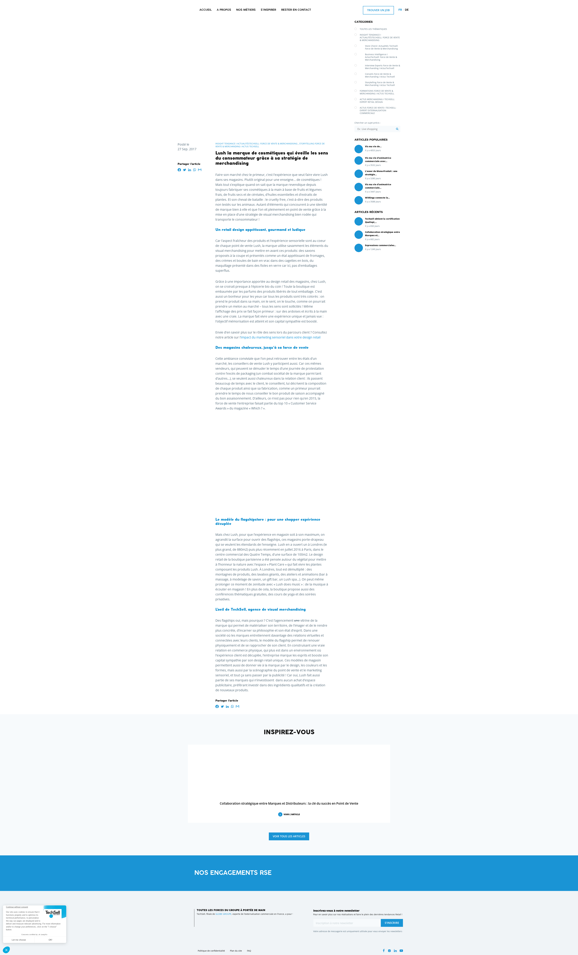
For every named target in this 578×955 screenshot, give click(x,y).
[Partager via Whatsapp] (194, 169)
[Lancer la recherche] (397, 129)
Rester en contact (296, 10)
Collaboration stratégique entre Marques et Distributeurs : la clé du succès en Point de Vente (289, 803)
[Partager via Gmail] (199, 169)
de (407, 10)
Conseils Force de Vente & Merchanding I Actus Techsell (380, 75)
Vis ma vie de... (373, 146)
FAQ (249, 950)
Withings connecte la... (377, 197)
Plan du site (236, 950)
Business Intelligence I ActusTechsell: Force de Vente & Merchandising (381, 57)
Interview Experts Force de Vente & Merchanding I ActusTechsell (382, 67)
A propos (224, 10)
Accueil (205, 10)
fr (400, 10)
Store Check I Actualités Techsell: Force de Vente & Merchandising (381, 47)
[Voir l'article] (358, 149)
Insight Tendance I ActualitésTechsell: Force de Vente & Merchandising (256, 143)
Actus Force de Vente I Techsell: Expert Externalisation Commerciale (378, 110)
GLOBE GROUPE (223, 914)
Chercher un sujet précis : (367, 122)
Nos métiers (246, 10)
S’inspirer (268, 10)
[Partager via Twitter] (184, 169)
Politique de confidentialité (211, 950)
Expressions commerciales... (380, 245)
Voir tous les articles (289, 836)
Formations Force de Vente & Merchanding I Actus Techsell (377, 92)
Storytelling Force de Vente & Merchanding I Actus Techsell (380, 84)
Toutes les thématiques (373, 29)
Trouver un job (378, 10)
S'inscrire (392, 923)
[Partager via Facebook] (179, 169)
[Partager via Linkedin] (189, 169)
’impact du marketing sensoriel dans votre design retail (280, 337)
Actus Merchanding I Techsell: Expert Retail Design (377, 100)
